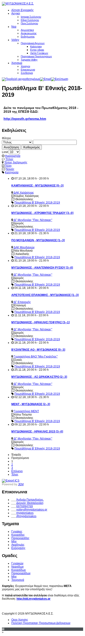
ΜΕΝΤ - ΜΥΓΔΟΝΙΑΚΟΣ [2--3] (30, 404)
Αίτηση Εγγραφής (22, 10)
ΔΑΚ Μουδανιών (23, 247)
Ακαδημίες (18, 544)
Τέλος (14, 474)
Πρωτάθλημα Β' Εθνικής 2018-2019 (37, 202)
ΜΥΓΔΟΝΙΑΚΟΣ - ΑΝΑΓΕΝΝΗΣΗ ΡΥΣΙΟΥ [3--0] (42, 267)
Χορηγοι (25, 66)
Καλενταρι (36, 46)
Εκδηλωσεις (28, 36)
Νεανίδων (17, 566)
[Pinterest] (32, 607)
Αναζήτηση (11, 147)
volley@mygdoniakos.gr (31, 509)
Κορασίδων (18, 570)
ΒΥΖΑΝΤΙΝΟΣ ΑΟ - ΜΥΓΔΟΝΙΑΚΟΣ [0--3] (38, 349)
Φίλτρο (6, 138)
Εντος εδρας (37, 49)
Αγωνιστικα (27, 30)
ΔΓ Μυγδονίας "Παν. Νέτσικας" (32, 220)
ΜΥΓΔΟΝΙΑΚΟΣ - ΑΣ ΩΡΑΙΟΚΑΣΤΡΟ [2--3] (39, 376)
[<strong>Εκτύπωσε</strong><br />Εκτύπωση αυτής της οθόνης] (59, 79)
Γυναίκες (16, 531)
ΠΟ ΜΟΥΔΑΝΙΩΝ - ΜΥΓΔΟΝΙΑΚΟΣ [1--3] (38, 240)
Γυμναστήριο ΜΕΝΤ (26, 411)
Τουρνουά (17, 580)
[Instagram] (23, 607)
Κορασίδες (18, 534)
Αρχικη (15, 13)
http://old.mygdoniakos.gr (34, 598)
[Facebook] (6, 607)
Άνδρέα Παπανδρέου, (30, 499)
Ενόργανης (18, 548)
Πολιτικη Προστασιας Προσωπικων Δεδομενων (40, 623)
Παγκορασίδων (20, 573)
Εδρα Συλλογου (30, 20)
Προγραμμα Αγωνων (33, 43)
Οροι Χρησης (19, 619)
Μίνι (14, 541)
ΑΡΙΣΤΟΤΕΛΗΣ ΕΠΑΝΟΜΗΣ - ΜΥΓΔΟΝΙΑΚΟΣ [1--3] (45, 295)
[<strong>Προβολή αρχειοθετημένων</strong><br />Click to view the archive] (21, 79)
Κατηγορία (11, 172)
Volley (15, 40)
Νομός (10, 169)
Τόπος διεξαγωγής (15, 162)
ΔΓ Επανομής (22, 302)
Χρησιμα (16, 63)
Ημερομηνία (12, 156)
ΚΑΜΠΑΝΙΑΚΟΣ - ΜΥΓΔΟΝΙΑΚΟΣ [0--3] (37, 185)
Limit (5, 152)
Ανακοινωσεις (29, 33)
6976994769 (24, 506)
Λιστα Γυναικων (39, 53)
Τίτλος (9, 159)
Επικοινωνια (28, 69)
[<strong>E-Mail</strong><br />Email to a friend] (45, 79)
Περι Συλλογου (29, 23)
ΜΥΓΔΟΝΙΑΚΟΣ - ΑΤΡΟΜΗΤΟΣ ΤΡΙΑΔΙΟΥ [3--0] (42, 213)
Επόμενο (17, 471)
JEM (21, 484)
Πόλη (8, 165)
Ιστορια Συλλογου (31, 16)
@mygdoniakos (26, 516)
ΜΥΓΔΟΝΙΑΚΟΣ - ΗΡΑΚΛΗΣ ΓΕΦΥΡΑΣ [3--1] (40, 322)
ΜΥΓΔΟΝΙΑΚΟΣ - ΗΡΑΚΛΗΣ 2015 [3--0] (37, 431)
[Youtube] (14, 607)
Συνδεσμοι (27, 72)
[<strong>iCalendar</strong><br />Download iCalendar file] (10, 480)
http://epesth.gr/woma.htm (25, 119)
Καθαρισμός (31, 147)
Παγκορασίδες (20, 538)
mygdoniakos (25, 513)
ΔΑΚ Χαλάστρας (23, 192)
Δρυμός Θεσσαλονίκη (29, 503)
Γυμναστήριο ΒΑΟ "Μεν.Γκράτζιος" (36, 356)
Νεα (13, 26)
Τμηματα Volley (29, 59)
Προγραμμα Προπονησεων (36, 56)
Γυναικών (17, 563)
